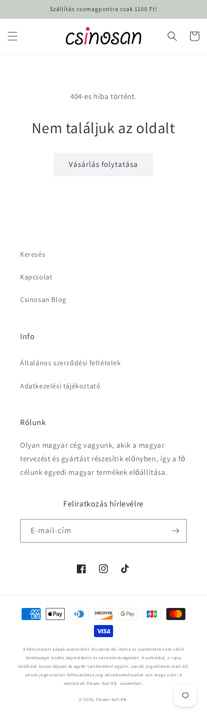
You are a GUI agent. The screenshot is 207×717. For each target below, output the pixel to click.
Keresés (32, 254)
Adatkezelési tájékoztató (60, 385)
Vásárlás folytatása (103, 164)
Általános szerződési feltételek (70, 362)
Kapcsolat (36, 276)
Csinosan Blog (43, 299)
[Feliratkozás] (175, 531)
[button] (13, 36)
